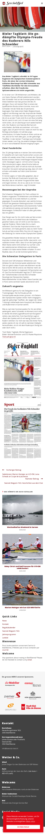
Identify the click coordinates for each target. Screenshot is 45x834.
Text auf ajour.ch (9, 337)
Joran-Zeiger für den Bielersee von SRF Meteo (20, 764)
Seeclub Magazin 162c (11, 631)
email (30, 660)
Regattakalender (8, 627)
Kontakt (5, 624)
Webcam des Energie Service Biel (15, 803)
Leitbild (5, 638)
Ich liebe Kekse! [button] (23, 827)
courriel (5, 650)
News (4, 621)
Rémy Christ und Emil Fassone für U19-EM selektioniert (22, 567)
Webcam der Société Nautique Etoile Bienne (19, 796)
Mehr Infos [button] (30, 821)
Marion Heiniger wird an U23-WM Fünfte (22, 608)
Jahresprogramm (9, 634)
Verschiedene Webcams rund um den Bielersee (20, 789)
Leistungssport (18, 46)
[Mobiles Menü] (42, 3)
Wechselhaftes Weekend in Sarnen (22, 527)
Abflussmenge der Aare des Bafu (15, 771)
